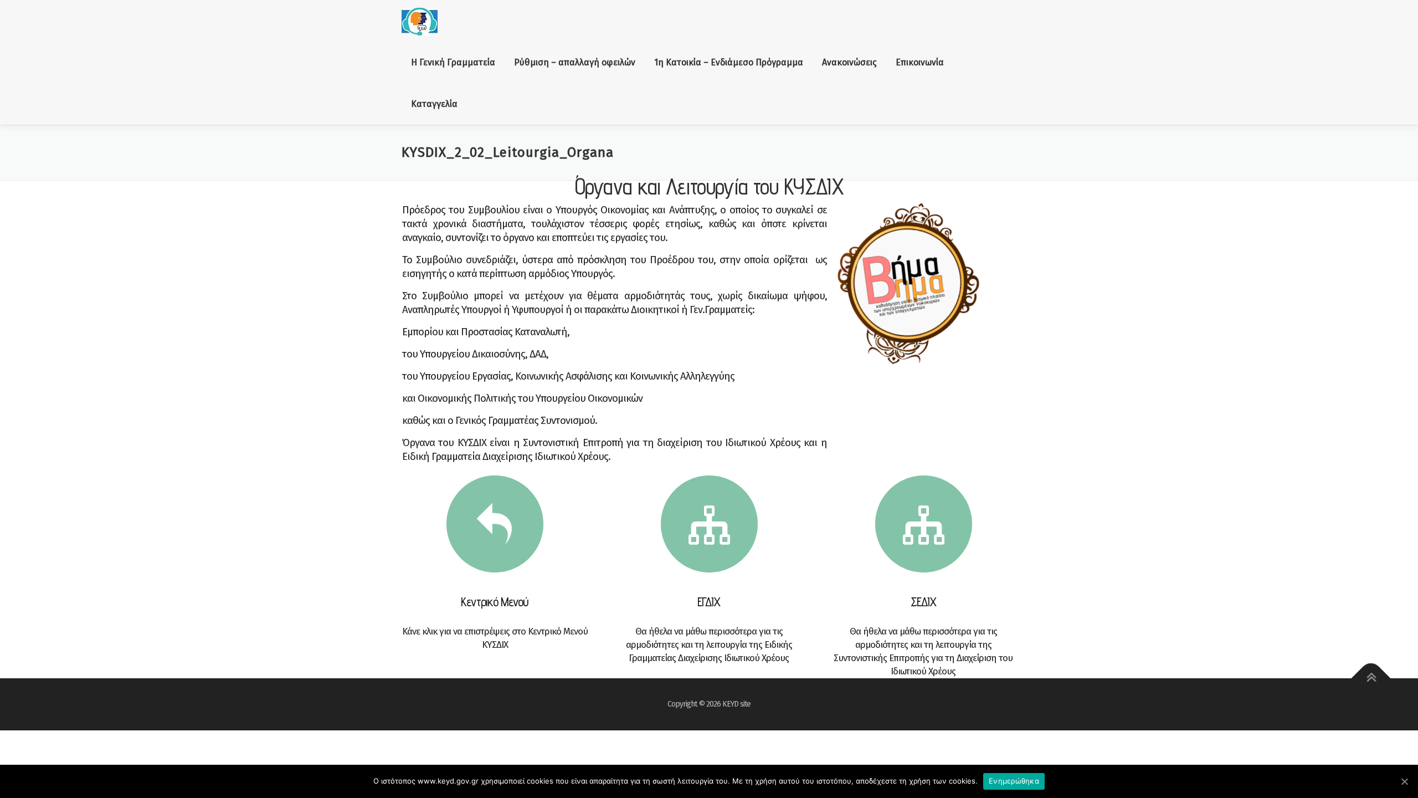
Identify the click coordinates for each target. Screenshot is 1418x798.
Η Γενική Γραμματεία (453, 62)
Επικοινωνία (920, 62)
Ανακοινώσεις (849, 62)
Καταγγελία (434, 104)
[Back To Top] (1371, 678)
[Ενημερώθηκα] (1404, 781)
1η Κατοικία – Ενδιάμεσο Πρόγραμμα (728, 62)
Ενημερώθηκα (1014, 780)
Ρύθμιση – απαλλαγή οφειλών (574, 62)
